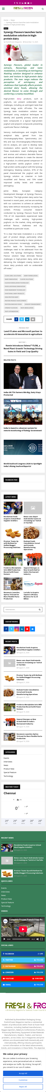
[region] (23, 1071)
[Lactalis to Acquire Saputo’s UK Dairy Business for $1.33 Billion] (33, 584)
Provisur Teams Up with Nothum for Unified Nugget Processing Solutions (12, 544)
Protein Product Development (15, 301)
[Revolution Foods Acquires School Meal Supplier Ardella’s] (13, 508)
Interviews (8, 761)
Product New (9, 769)
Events (6, 758)
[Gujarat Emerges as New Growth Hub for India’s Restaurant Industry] (33, 559)
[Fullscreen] (41, 939)
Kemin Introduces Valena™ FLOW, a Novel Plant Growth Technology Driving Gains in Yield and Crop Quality (23, 348)
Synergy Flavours (11, 308)
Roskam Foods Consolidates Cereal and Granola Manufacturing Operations (32, 545)
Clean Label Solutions (13, 276)
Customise (23, 1080)
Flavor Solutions (26, 279)
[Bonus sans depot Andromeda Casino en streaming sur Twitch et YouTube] (33, 508)
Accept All (23, 1073)
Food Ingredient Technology (15, 290)
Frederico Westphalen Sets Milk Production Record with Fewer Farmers (12, 571)
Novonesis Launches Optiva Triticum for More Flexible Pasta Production (12, 595)
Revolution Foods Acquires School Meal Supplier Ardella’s (12, 518)
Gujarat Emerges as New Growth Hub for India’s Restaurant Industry (32, 571)
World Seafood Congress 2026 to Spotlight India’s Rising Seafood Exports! (23, 465)
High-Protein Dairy (11, 297)
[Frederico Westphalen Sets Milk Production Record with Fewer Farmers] (13, 559)
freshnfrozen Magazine (14, 42)
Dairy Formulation (30, 276)
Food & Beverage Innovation (15, 286)
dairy (19, 98)
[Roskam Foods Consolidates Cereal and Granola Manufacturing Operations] (33, 532)
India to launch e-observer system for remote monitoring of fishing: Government (23, 429)
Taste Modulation (27, 308)
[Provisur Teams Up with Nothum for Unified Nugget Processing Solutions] (13, 532)
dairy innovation (11, 279)
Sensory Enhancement (32, 304)
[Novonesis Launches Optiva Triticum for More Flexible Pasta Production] (13, 584)
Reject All (23, 1086)
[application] (23, 929)
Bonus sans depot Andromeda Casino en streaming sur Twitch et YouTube (32, 519)
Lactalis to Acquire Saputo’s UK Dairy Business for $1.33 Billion (31, 595)
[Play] (4, 939)
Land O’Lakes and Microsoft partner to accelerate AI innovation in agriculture (23, 333)
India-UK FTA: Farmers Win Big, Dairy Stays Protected (22, 393)
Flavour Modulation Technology (17, 283)
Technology (8, 776)
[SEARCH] (39, 609)
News (6, 28)
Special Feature (10, 772)
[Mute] (37, 939)
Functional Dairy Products (14, 293)
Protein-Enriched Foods (13, 304)
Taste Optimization (11, 311)
